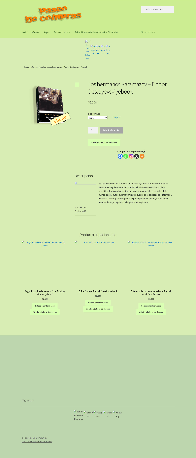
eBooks (35, 32)
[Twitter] (103, 50)
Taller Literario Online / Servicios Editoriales (96, 32)
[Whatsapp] (125, 156)
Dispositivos (94, 113)
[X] (136, 156)
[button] (77, 84)
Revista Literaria (62, 32)
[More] (142, 156)
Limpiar (116, 117)
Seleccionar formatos (45, 306)
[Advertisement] (98, 369)
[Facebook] (92, 50)
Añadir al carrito (111, 130)
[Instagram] (98, 50)
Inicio (24, 32)
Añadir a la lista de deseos (104, 142)
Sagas (46, 32)
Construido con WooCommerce (37, 441)
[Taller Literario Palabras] (87, 50)
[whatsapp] (108, 50)
